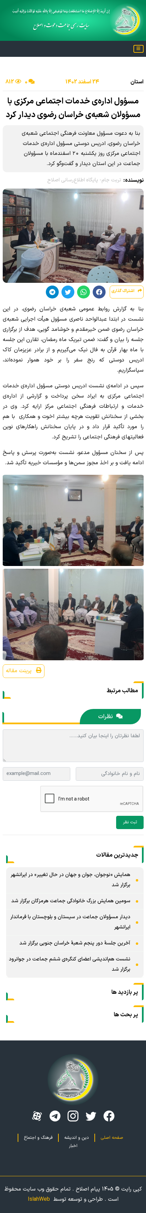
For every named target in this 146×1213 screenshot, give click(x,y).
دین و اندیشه (76, 1137)
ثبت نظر (130, 822)
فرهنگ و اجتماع (38, 1137)
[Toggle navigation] (138, 49)
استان (137, 82)
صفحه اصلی (112, 1137)
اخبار (73, 1146)
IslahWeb (39, 1199)
